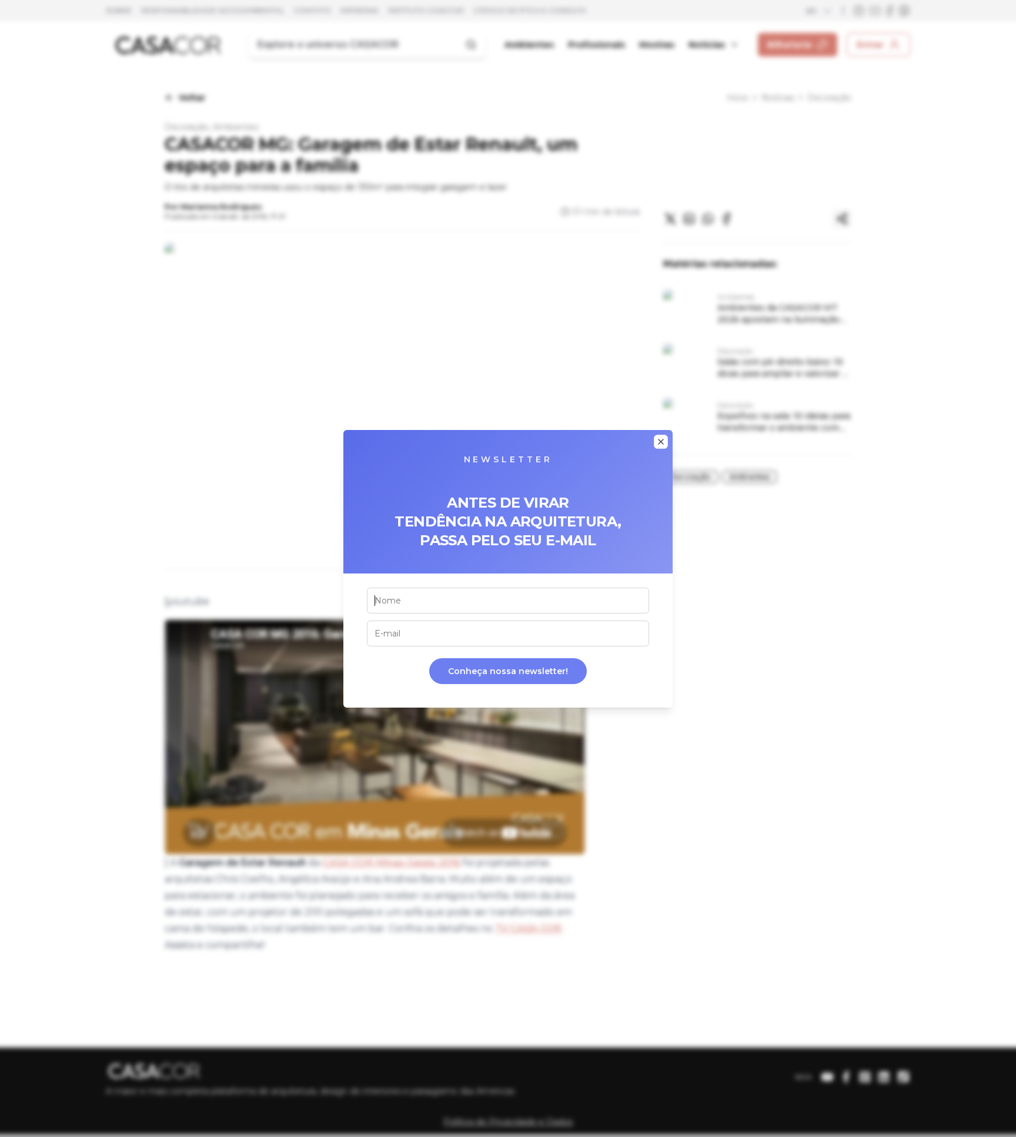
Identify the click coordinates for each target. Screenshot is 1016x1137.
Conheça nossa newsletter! (508, 671)
